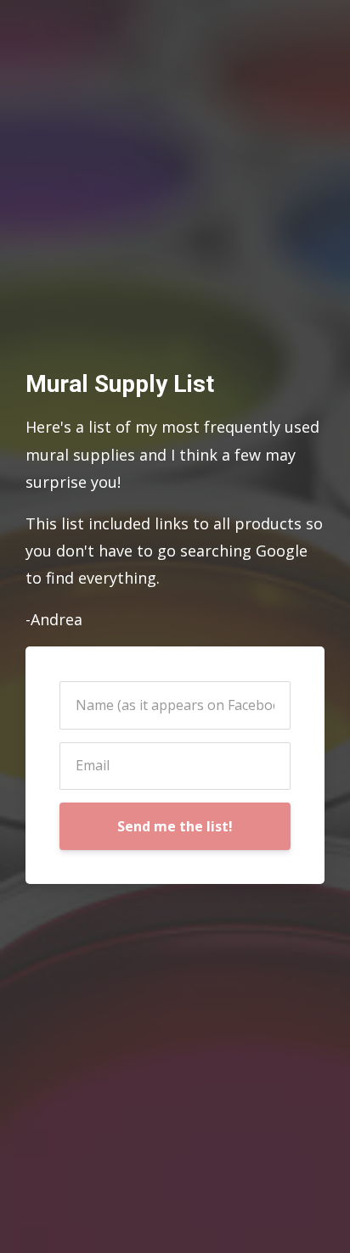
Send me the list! (175, 826)
